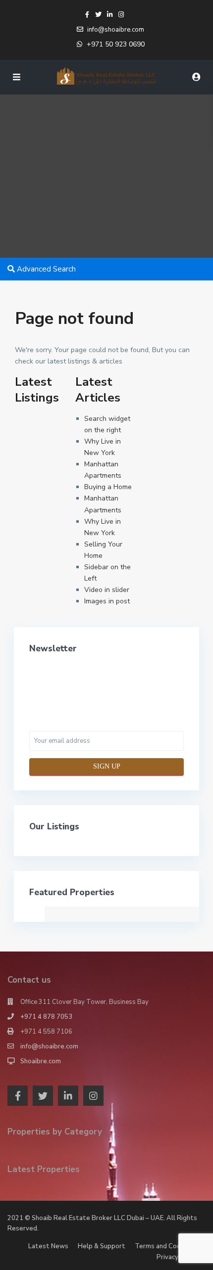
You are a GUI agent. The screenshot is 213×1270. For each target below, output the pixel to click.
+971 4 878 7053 (46, 1016)
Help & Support (101, 1246)
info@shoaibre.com (49, 1046)
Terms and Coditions (166, 1246)
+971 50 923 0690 (116, 44)
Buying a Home (108, 487)
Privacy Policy (177, 1257)
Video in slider (106, 589)
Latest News (48, 1246)
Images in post (107, 601)
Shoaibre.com (40, 1061)
